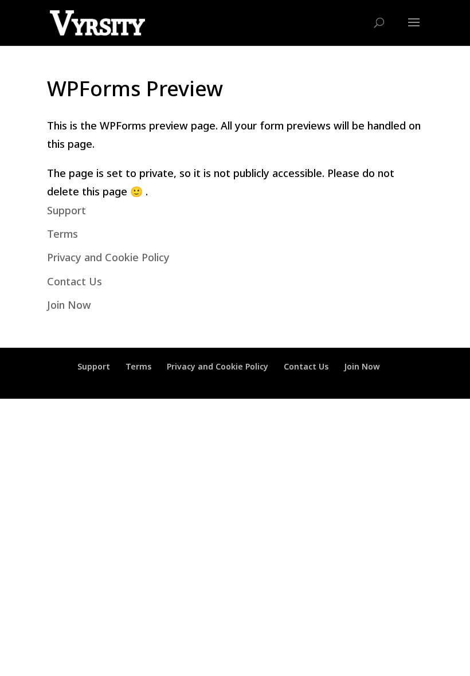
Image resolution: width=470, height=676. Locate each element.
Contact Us (74, 281)
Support (66, 210)
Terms (62, 234)
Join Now (69, 305)
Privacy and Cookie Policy (108, 257)
